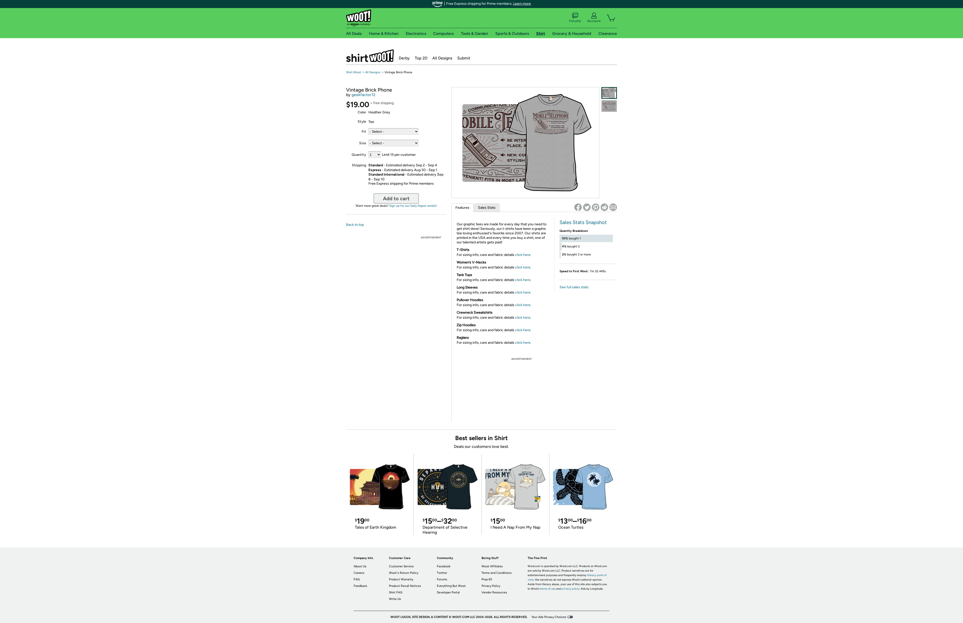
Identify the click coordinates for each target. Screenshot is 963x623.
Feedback (360, 586)
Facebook (443, 566)
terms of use (547, 588)
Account (594, 21)
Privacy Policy (491, 586)
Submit (463, 58)
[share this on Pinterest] (595, 207)
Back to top (355, 225)
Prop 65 (487, 579)
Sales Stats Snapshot (583, 222)
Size (362, 143)
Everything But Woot (451, 586)
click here (522, 255)
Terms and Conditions (497, 573)
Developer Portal (448, 592)
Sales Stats (487, 207)
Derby (404, 58)
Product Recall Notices (405, 586)
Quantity (359, 155)
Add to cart (396, 198)
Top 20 (421, 58)
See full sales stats (574, 287)
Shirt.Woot (370, 55)
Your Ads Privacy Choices (548, 617)
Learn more (522, 4)
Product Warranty (401, 579)
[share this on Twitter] (587, 207)
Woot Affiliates (492, 566)
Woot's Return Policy (403, 573)
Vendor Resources (494, 592)
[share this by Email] (613, 207)
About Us (360, 566)
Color (362, 112)
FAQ (357, 579)
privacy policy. (570, 588)
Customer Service (401, 566)
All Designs (442, 58)
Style (362, 121)
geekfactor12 (363, 94)
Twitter (442, 573)
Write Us (395, 599)
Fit (364, 131)
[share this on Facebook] (578, 207)
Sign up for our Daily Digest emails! (413, 205)
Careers (359, 573)
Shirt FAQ (395, 592)
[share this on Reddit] (604, 207)
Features (462, 207)
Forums (575, 21)
